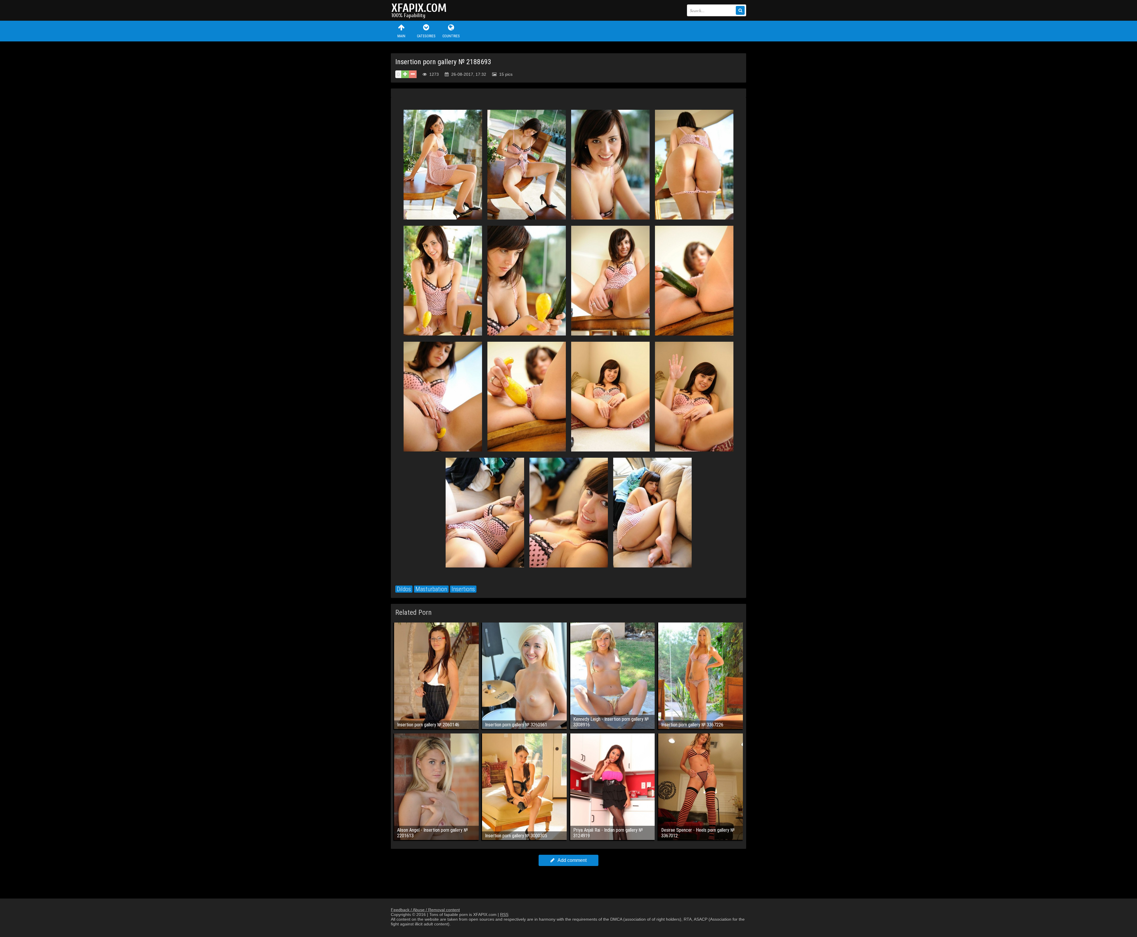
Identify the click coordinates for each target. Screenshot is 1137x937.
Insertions (463, 589)
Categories (426, 36)
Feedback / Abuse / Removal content (425, 909)
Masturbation (431, 589)
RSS (504, 914)
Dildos (404, 589)
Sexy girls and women (420, 10)
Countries (451, 36)
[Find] (740, 10)
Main (401, 36)
